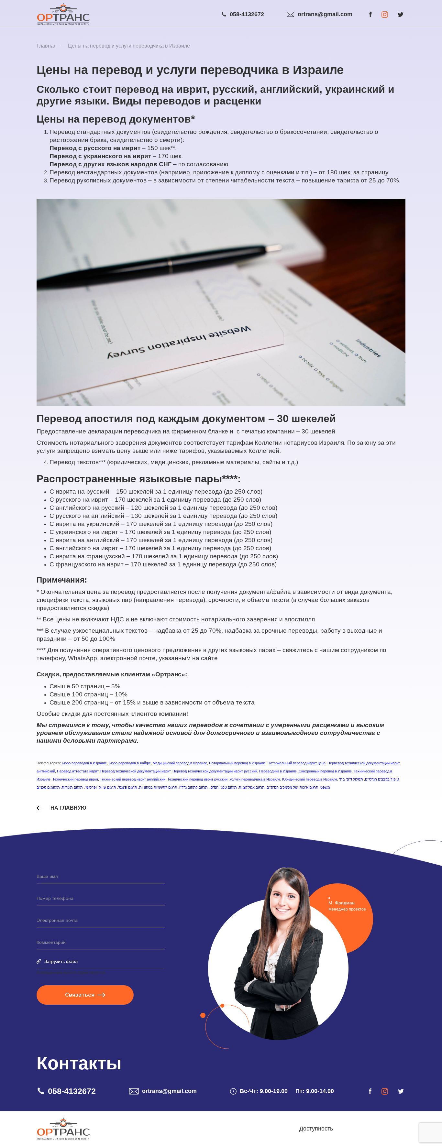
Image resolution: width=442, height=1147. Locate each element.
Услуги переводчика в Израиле (254, 779)
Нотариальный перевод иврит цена (297, 763)
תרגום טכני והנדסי (223, 787)
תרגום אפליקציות (252, 787)
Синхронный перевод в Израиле (325, 771)
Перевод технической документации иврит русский (214, 771)
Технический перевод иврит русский (197, 779)
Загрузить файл (61, 961)
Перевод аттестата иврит (77, 771)
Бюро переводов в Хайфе (130, 763)
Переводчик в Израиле (278, 771)
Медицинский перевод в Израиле (180, 763)
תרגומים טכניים (48, 787)
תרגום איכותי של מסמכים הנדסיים (292, 787)
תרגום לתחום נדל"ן (193, 787)
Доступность (316, 1128)
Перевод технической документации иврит (135, 771)
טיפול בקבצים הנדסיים (382, 779)
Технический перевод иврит (75, 779)
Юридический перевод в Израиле (309, 779)
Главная (47, 46)
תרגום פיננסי (127, 787)
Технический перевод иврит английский (132, 779)
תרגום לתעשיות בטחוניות (158, 787)
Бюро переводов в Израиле (84, 763)
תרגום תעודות (72, 787)
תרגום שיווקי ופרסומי (100, 787)
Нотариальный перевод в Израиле (237, 763)
